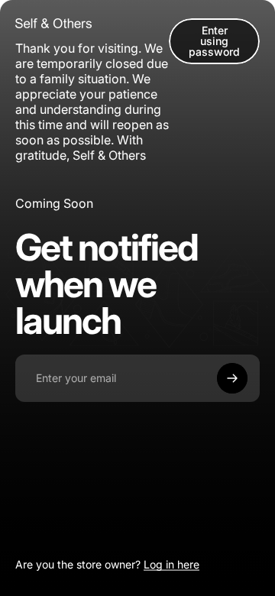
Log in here (171, 564)
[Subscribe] (232, 378)
